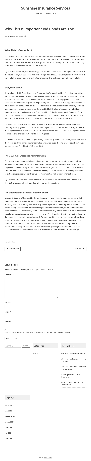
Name (8, 302)
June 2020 (8, 427)
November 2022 (10, 405)
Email (8, 312)
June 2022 (8, 411)
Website (8, 321)
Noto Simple (48, 458)
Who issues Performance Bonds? (73, 353)
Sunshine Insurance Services (45, 8)
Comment (9, 274)
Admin (26, 36)
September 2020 (11, 416)
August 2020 (9, 422)
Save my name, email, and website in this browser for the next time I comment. (37, 332)
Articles (13, 242)
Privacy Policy (51, 13)
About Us (38, 13)
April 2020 (8, 438)
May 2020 (8, 433)
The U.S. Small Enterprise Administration (25, 155)
